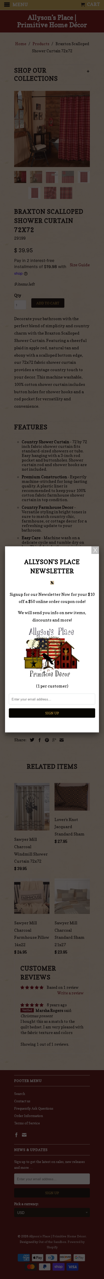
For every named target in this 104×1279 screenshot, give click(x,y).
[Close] (95, 550)
